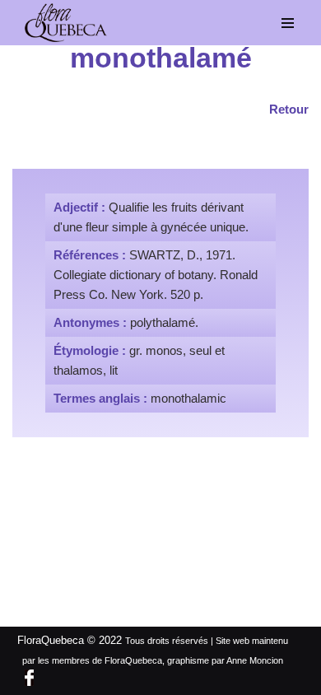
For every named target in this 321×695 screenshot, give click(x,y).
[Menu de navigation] (288, 23)
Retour (289, 109)
